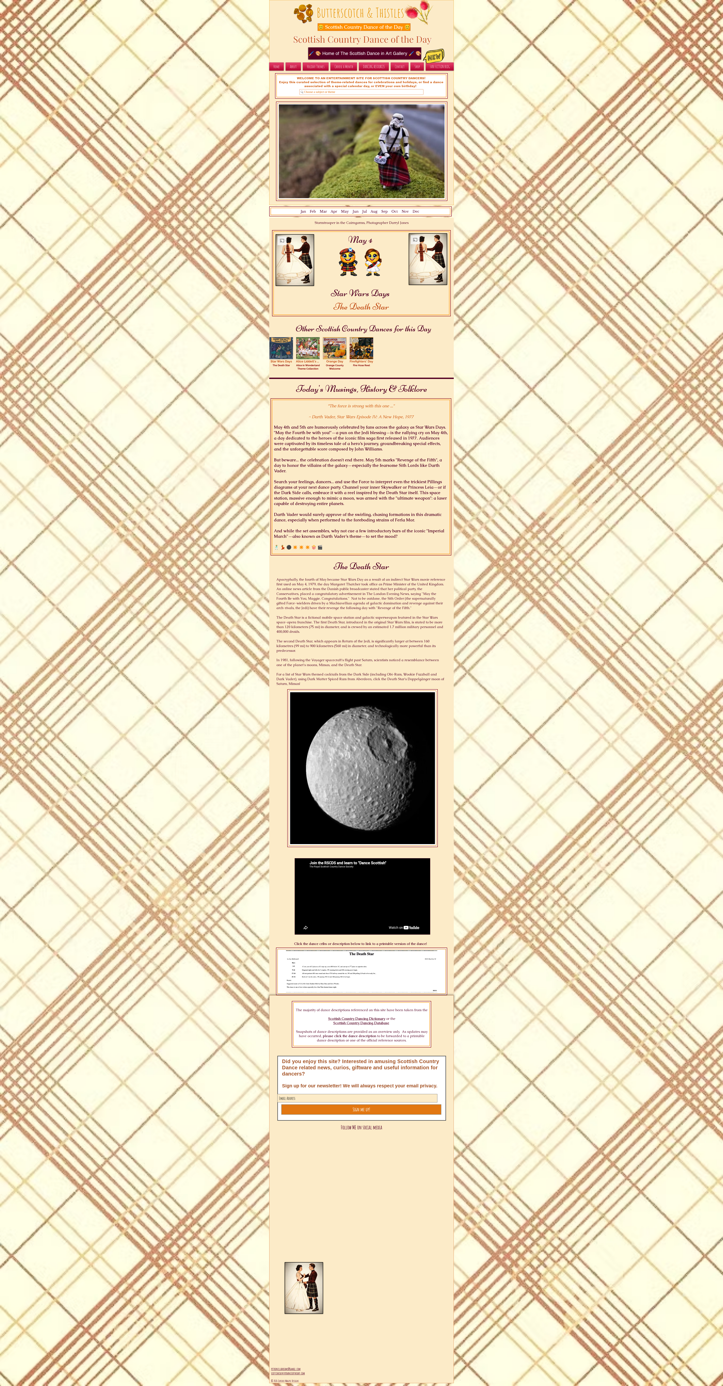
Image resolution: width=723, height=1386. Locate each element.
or (387, 1018)
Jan (303, 211)
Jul (364, 211)
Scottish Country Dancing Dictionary (356, 1018)
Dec (416, 211)
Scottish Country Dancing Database (361, 1023)
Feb (313, 211)
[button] (360, 27)
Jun (355, 211)
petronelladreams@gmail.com (285, 1369)
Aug (374, 211)
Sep (384, 211)
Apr (334, 211)
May (345, 211)
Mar (323, 211)
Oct (394, 211)
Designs (295, 1381)
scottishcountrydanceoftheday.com (288, 1373)
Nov (405, 211)
